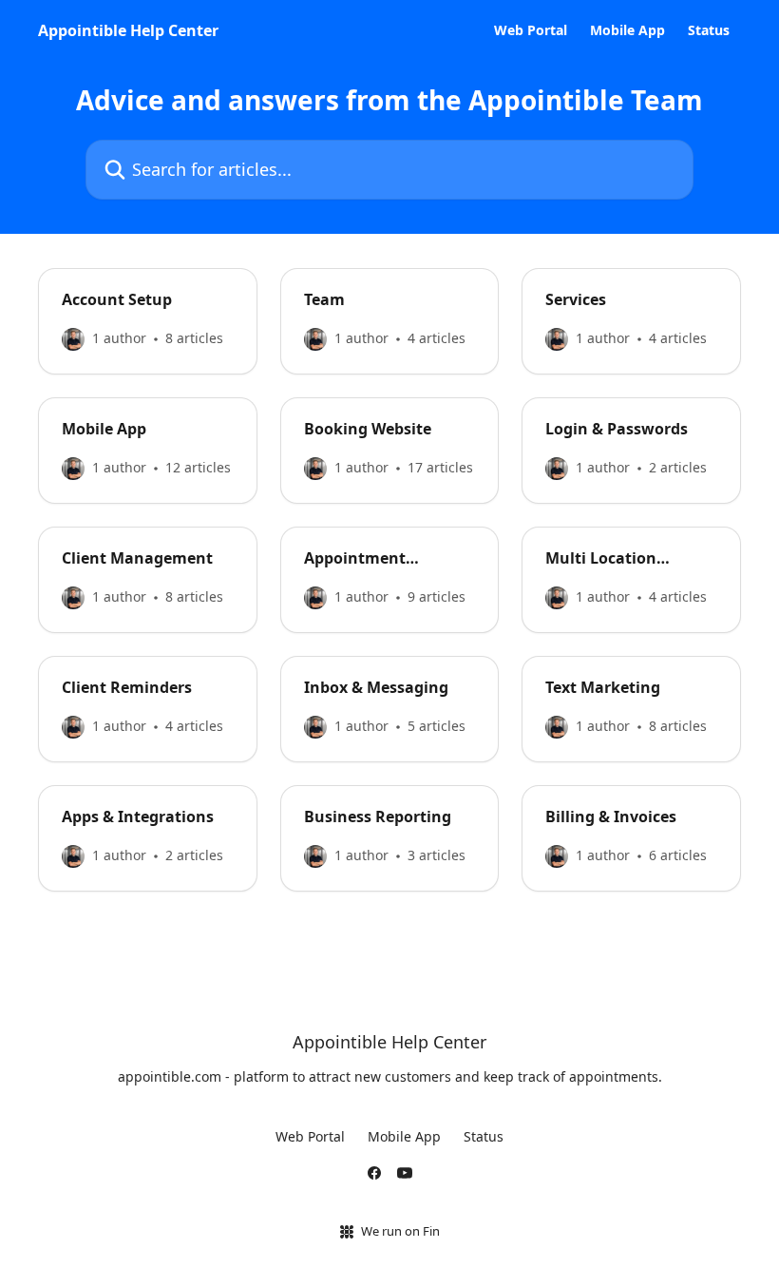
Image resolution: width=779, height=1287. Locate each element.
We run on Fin (400, 1230)
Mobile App (627, 30)
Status (709, 30)
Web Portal (530, 30)
